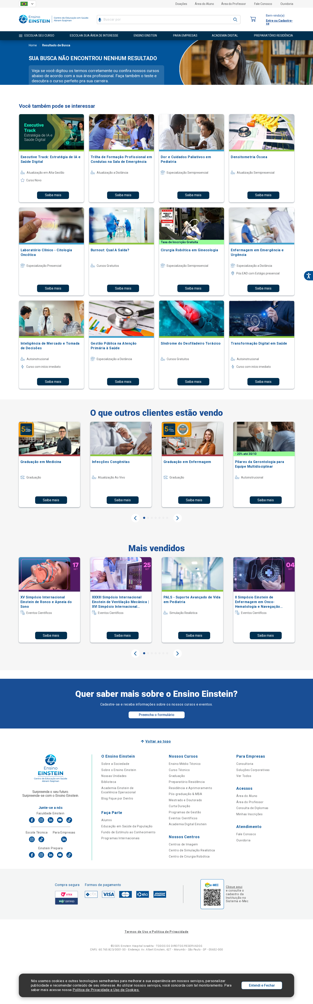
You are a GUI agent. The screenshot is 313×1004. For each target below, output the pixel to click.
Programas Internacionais (120, 838)
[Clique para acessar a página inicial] (53, 24)
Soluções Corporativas (253, 770)
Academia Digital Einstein (188, 824)
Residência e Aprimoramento (190, 788)
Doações (181, 3)
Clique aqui (234, 887)
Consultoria (244, 763)
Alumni (106, 820)
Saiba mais (53, 195)
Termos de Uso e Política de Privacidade (156, 931)
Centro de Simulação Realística (192, 850)
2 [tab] (148, 518)
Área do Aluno (204, 3)
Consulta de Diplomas (252, 808)
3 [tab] (152, 518)
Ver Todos (243, 776)
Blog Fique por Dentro (117, 798)
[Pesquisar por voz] (99, 19)
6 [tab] (163, 518)
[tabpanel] (49, 464)
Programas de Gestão (185, 812)
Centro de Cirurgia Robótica (189, 856)
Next (177, 518)
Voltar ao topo (158, 741)
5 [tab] (159, 518)
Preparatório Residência (187, 782)
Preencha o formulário (156, 715)
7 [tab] (167, 518)
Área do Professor (233, 3)
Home (33, 45)
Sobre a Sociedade (115, 763)
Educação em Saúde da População (126, 826)
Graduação (177, 776)
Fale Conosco (263, 3)
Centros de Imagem (183, 844)
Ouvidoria (286, 3)
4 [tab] (156, 518)
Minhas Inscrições (249, 814)
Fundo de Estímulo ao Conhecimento (128, 832)
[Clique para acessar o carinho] (253, 19)
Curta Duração (179, 806)
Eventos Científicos (183, 818)
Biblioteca (108, 782)
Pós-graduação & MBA (185, 794)
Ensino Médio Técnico (185, 763)
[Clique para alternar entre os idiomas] (27, 4)
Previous (135, 518)
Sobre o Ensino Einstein (118, 770)
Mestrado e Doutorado (185, 800)
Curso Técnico (179, 770)
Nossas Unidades (114, 776)
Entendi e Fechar (262, 985)
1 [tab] (144, 518)
